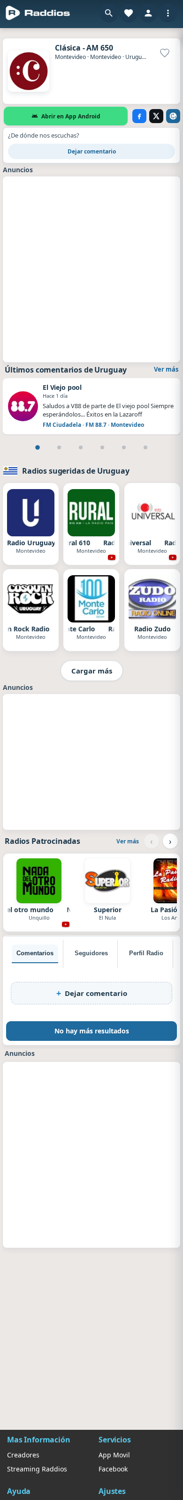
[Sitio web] (173, 116)
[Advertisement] (91, 268)
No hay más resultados (91, 1030)
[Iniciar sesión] (148, 13)
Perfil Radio (146, 953)
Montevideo (70, 57)
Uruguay (136, 57)
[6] (145, 447)
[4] (102, 447)
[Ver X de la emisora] (156, 116)
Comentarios (34, 953)
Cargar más (91, 670)
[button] (108, 13)
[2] (59, 447)
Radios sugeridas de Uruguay (76, 471)
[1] (37, 447)
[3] (80, 447)
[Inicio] (38, 13)
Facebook (113, 1468)
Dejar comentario (92, 151)
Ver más (166, 369)
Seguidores (91, 953)
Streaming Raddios (37, 1468)
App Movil (114, 1454)
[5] (124, 447)
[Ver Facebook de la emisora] (139, 116)
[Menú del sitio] (168, 13)
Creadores (23, 1454)
